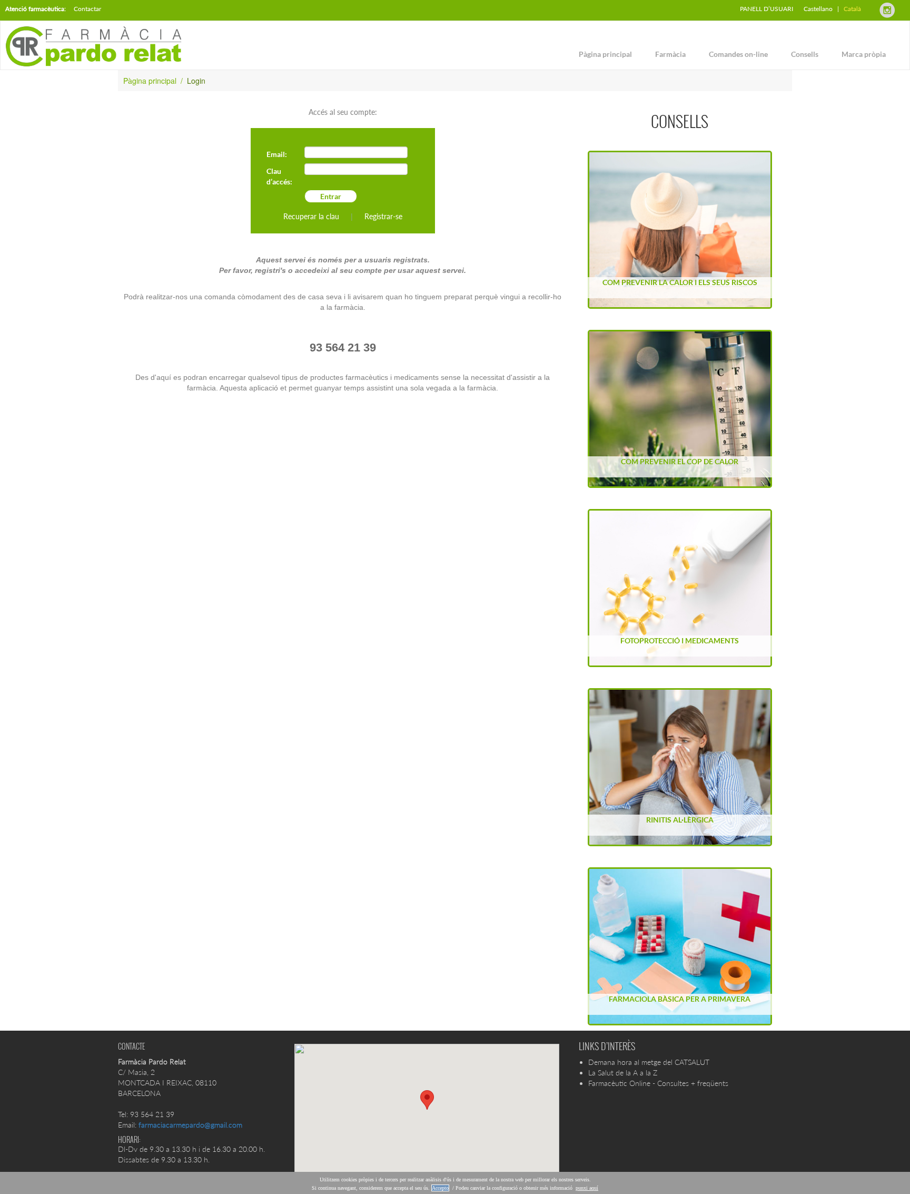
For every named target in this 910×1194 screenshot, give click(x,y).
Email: (276, 154)
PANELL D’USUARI (766, 9)
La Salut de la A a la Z (622, 1072)
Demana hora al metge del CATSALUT (648, 1062)
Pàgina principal (605, 54)
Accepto (440, 1188)
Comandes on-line (738, 54)
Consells (804, 54)
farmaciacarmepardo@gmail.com (190, 1124)
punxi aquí (587, 1188)
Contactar (87, 9)
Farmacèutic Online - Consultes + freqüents (658, 1083)
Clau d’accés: (279, 176)
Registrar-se (383, 216)
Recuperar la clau (311, 216)
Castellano (818, 9)
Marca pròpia (864, 54)
